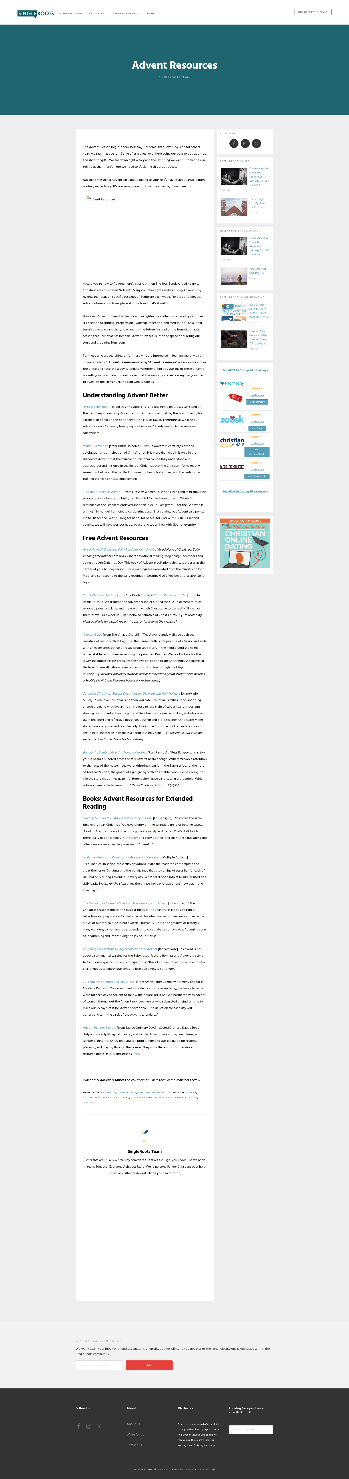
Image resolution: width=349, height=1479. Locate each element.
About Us (133, 1424)
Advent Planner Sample (99, 1027)
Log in (213, 1470)
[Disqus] (145, 1248)
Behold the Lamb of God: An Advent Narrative (115, 752)
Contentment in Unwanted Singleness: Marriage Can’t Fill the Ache (259, 176)
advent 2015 (92, 1098)
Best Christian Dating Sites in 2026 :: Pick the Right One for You (259, 311)
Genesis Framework (184, 1470)
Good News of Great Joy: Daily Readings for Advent (118, 549)
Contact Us (134, 1445)
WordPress (202, 1470)
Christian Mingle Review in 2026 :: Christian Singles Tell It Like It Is (258, 337)
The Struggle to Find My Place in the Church (258, 203)
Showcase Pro (161, 1470)
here (136, 1054)
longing (191, 1098)
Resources (109, 1093)
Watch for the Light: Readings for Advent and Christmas (122, 857)
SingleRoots (35, 13)
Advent (191, 1093)
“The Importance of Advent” (103, 492)
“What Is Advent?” (95, 446)
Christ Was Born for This (100, 595)
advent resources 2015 (148, 1098)
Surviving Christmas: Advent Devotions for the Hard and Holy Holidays (131, 693)
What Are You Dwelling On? (257, 271)
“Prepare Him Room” (97, 407)
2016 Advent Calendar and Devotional (109, 982)
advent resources (115, 1098)
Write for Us (135, 1434)
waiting (89, 1103)
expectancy (175, 1098)
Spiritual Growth (151, 1093)
